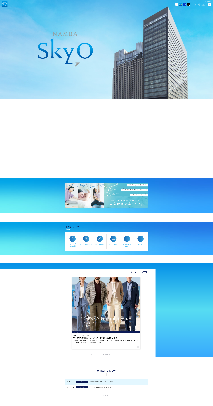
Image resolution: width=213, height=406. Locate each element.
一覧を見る (106, 354)
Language (209, 1)
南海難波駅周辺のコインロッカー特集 (101, 381)
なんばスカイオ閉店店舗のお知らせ (100, 387)
